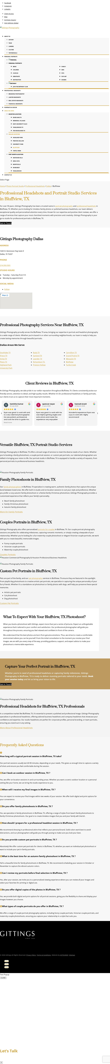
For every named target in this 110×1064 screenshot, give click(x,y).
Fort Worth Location (16, 154)
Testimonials (13, 53)
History (11, 39)
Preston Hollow (18, 141)
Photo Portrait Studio (15, 186)
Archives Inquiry (10, 20)
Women (63, 80)
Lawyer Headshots (15, 97)
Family (63, 66)
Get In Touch (5, 223)
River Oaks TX (17, 117)
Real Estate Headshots (16, 100)
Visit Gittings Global (11, 23)
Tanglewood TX (18, 127)
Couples (15, 73)
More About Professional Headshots (16, 727)
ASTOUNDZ (64, 955)
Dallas (48, 186)
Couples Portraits (8, 554)
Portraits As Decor (10, 107)
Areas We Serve (9, 111)
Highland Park (18, 137)
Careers (11, 46)
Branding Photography (16, 94)
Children (16, 70)
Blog (5, 17)
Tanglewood (17, 171)
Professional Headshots (35, 186)
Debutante (16, 76)
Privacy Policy (31, 955)
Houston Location (15, 114)
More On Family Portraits (11, 512)
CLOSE (3, 978)
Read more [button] (73, 423)
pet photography (35, 578)
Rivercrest (16, 167)
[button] (97, 413)
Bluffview (16, 147)
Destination (17, 80)
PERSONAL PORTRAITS (15, 63)
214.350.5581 (5, 265)
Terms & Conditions (44, 955)
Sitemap (72, 955)
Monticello (17, 164)
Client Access (9, 14)
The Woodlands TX (19, 130)
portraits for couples (46, 529)
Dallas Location (14, 134)
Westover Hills (18, 157)
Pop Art (63, 76)
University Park (18, 144)
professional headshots (86, 206)
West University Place (20, 124)
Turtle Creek (17, 150)
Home (2, 186)
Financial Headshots (15, 104)
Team (10, 43)
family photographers (12, 487)
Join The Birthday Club (20, 86)
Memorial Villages (19, 120)
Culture (11, 49)
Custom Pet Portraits (9, 603)
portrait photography (64, 206)
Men (62, 70)
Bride (14, 66)
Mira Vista (16, 161)
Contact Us (8, 175)
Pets (62, 73)
